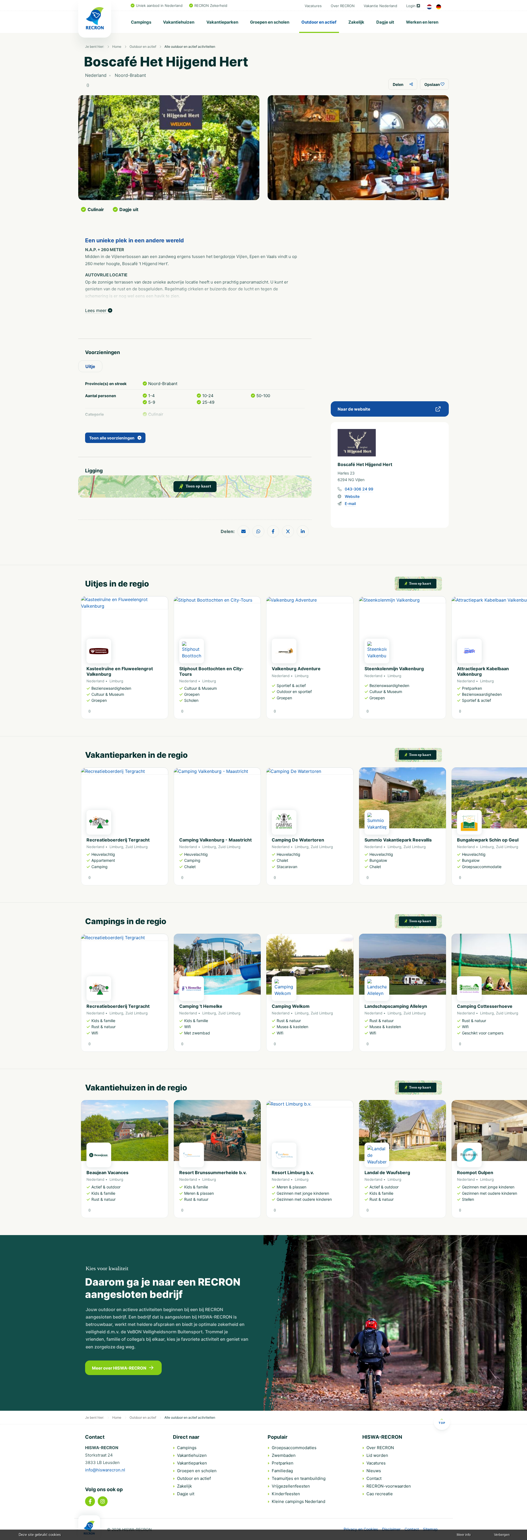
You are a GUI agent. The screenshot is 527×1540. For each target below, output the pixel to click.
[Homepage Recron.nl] (89, 1527)
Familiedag (282, 1470)
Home (116, 46)
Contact (374, 1478)
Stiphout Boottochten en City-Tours (211, 671)
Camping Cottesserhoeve (484, 1006)
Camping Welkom (291, 1006)
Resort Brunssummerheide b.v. (213, 1172)
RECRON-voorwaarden (388, 1486)
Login (411, 6)
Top (442, 1422)
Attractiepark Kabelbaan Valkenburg (483, 671)
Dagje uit (385, 22)
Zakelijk (356, 22)
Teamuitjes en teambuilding (299, 1478)
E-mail (350, 503)
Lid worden (377, 1455)
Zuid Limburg (136, 847)
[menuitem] (141, 22)
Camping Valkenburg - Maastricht (215, 840)
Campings (141, 22)
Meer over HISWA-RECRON (119, 1368)
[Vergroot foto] (168, 147)
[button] (443, 660)
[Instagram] (103, 1501)
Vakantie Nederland (380, 6)
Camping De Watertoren (298, 840)
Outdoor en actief (319, 22)
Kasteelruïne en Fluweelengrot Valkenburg (119, 671)
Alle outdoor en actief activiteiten (189, 46)
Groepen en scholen (269, 22)
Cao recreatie (379, 1493)
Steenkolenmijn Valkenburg (394, 668)
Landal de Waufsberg (387, 1172)
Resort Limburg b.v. (293, 1172)
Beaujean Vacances (107, 1172)
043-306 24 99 (359, 489)
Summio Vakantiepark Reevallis (398, 840)
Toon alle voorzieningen (111, 438)
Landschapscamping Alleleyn (396, 1006)
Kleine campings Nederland (298, 1501)
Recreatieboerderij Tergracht (118, 840)
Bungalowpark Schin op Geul (487, 840)
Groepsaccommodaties (294, 1447)
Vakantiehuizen (178, 22)
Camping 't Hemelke (200, 1006)
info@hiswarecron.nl (105, 1469)
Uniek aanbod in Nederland (159, 5)
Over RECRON (343, 6)
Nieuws (373, 1470)
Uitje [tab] (90, 366)
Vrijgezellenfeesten (291, 1486)
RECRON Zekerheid (210, 5)
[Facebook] (90, 1501)
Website (352, 496)
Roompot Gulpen (475, 1172)
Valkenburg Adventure (296, 668)
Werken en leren (422, 22)
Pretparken (282, 1463)
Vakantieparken (222, 22)
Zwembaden (284, 1455)
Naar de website (354, 409)
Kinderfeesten (286, 1493)
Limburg (116, 681)
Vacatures (313, 6)
